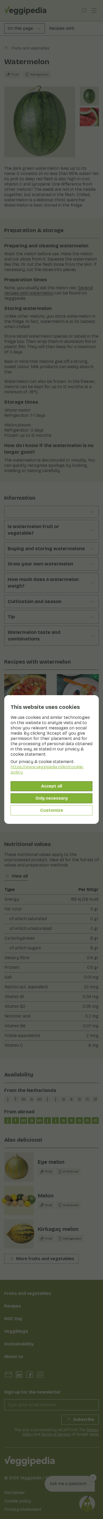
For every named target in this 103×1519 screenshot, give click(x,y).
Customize (51, 810)
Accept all (51, 786)
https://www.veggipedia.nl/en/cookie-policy (47, 769)
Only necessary (51, 798)
